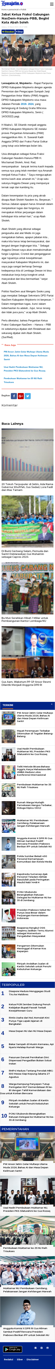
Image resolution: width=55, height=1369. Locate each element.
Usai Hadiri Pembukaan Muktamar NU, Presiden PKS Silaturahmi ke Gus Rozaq (33, 751)
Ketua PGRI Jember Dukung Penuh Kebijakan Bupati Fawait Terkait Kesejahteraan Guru (29, 1007)
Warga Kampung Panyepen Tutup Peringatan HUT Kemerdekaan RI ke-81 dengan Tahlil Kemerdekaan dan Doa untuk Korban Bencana (26, 1089)
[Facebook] (14, 396)
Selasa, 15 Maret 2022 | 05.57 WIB (14, 27)
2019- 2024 (27, 104)
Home (4, 9)
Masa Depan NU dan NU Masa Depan (30, 1031)
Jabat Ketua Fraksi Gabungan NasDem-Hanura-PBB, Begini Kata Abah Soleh (25, 18)
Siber (20, 1359)
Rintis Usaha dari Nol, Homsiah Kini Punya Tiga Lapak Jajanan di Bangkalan (29, 1020)
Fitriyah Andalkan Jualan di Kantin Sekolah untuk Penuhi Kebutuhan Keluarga (34, 966)
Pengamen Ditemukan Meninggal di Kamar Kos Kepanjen (31, 948)
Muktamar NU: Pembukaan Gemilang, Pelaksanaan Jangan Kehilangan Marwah (33, 823)
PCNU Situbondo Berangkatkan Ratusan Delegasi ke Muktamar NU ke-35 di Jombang (34, 896)
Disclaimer (33, 1359)
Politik (23, 9)
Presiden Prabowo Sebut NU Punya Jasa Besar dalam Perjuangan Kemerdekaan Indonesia (33, 914)
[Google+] (21, 396)
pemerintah (14, 9)
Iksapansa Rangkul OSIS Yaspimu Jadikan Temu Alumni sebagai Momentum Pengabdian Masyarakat (35, 932)
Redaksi (8, 1359)
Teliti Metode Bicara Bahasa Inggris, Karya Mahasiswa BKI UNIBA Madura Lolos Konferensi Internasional (34, 770)
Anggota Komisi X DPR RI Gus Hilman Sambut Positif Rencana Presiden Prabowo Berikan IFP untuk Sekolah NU (34, 842)
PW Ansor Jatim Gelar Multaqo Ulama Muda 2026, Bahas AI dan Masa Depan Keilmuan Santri (26, 355)
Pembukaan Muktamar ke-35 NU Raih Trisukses (34, 786)
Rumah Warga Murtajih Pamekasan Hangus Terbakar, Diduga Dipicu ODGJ (34, 805)
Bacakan (9, 31)
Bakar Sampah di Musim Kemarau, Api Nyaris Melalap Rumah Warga (31, 1046)
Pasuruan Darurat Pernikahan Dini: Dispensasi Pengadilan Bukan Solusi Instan (30, 1060)
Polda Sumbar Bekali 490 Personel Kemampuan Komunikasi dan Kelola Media (34, 859)
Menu (51, 4)
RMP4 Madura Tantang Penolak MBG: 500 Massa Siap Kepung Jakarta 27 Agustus (31, 1073)
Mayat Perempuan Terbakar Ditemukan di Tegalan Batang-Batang (35, 733)
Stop (20, 31)
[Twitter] (28, 396)
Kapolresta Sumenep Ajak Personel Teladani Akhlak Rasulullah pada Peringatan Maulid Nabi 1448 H (33, 878)
